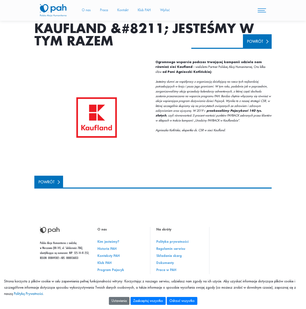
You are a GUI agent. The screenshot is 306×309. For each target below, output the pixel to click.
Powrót (255, 41)
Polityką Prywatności (28, 294)
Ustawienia (119, 301)
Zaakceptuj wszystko (148, 301)
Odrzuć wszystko (182, 301)
